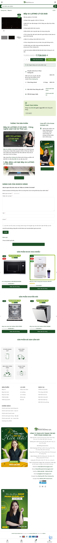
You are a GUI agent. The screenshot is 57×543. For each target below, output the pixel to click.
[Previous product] (52, 10)
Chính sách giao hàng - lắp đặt (10, 416)
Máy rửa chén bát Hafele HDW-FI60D (12, 326)
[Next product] (55, 10)
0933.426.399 (40, 471)
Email (4, 219)
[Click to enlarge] (4, 31)
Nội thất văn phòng (43, 402)
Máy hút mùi (5, 392)
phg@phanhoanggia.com (44, 473)
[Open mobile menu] (1, 2)
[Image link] (14, 447)
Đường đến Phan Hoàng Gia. (46, 476)
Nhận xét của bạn (7, 196)
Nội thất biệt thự (42, 399)
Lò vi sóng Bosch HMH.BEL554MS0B (11, 281)
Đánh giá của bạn (7, 193)
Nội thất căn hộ (42, 394)
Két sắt (22, 399)
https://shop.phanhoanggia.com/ (44, 469)
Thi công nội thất (43, 392)
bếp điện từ (15, 159)
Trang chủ (3, 10)
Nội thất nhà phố (43, 397)
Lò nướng (22, 392)
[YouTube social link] (42, 486)
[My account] (55, 2)
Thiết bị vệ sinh (6, 399)
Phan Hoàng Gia (13, 157)
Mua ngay (50, 59)
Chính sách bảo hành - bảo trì (10, 410)
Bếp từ (10, 10)
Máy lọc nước (5, 394)
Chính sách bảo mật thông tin (10, 408)
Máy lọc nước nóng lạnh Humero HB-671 (41, 281)
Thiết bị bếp (5, 397)
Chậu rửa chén (24, 389)
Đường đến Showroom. (46, 478)
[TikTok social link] (45, 486)
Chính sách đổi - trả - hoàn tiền (10, 418)
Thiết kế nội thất (42, 389)
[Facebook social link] (40, 486)
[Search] (54, 6)
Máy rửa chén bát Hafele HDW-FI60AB (40, 326)
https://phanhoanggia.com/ (45, 466)
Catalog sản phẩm (7, 421)
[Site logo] (28, 2)
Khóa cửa (22, 397)
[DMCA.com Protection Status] (42, 481)
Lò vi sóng (23, 394)
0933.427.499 (48, 471)
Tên (4, 213)
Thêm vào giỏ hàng (38, 59)
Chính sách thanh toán (8, 413)
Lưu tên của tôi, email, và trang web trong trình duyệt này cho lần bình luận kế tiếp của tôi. (27, 225)
